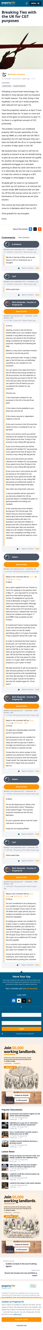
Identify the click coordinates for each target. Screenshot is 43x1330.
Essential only (22, 1325)
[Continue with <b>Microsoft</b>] (29, 1001)
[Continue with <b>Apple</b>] (19, 1001)
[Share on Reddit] (39, 229)
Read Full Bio (21, 311)
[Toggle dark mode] (27, 3)
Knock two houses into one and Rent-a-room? (21, 1274)
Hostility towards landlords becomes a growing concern (23, 1142)
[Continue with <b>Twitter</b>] (24, 1001)
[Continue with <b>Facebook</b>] (14, 1001)
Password (5, 1020)
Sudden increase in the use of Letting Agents (21, 1265)
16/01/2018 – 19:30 (20, 896)
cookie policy (17, 1314)
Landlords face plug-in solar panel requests (25, 1183)
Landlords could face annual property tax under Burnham (24, 1175)
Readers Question (17, 74)
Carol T (32, 577)
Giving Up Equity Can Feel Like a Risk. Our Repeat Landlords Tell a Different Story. (25, 1156)
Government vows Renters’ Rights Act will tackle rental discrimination (25, 1115)
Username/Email (7, 1011)
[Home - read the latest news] (13, 3)
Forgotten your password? (25, 1034)
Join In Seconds (30, 988)
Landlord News (6, 86)
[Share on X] (35, 229)
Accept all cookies (21, 1319)
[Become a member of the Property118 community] (21, 1067)
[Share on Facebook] (30, 229)
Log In (21, 1029)
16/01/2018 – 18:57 (20, 723)
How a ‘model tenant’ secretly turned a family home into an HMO (24, 1133)
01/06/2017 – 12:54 (13, 579)
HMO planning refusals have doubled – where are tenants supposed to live (23, 1166)
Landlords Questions (19, 86)
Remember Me (9, 1034)
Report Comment (28, 268)
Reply (37, 268)
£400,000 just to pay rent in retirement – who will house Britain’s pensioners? (24, 1124)
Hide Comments (23, 238)
